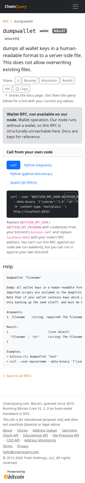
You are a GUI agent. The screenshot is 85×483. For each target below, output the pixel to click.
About (7, 430)
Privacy (22, 446)
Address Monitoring (40, 440)
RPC (6, 21)
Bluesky (30, 80)
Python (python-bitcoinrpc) (31, 173)
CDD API (13, 440)
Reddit (67, 80)
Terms (8, 446)
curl (13, 165)
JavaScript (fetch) (23, 182)
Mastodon (49, 80)
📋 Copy (21, 88)
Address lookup (45, 430)
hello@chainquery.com (21, 452)
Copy (70, 196)
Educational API (35, 435)
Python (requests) (38, 165)
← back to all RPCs (17, 376)
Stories (22, 430)
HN (7, 88)
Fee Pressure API (66, 435)
